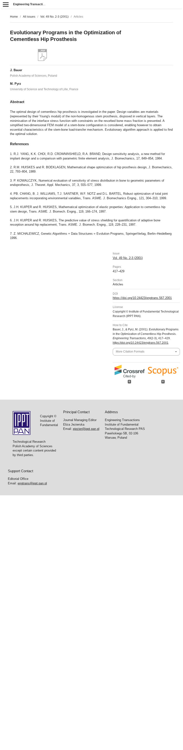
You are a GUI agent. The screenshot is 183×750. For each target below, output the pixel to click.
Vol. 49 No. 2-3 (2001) (54, 16)
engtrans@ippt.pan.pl (32, 483)
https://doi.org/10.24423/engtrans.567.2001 (142, 298)
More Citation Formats (130, 351)
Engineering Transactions (30, 4)
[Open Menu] (5, 4)
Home (14, 16)
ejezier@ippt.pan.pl (86, 429)
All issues (29, 16)
